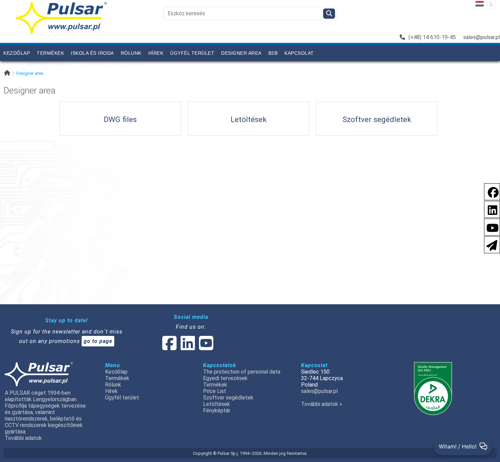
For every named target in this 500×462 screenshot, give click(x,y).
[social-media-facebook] (169, 347)
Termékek (50, 53)
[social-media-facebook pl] (489, 191)
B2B (273, 53)
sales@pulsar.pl (481, 37)
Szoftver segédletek (228, 397)
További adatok (23, 438)
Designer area (241, 53)
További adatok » (321, 404)
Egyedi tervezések (225, 378)
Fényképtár (216, 410)
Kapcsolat (299, 53)
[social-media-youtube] (490, 226)
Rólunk (131, 53)
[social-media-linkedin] (489, 209)
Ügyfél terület (192, 53)
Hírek (156, 53)
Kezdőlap (16, 53)
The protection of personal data (241, 372)
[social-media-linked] (187, 347)
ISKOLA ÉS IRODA (92, 53)
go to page (98, 341)
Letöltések (216, 404)
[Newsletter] (489, 244)
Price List (214, 391)
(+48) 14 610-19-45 (432, 37)
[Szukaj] (329, 13)
